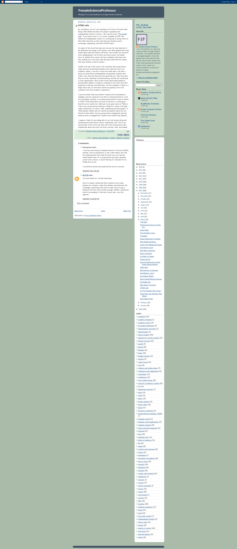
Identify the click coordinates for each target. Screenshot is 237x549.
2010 (141, 182)
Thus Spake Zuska (148, 121)
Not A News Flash (146, 299)
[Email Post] (127, 131)
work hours (142, 531)
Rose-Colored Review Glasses (151, 279)
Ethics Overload (146, 253)
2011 (141, 179)
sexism (140, 492)
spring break (142, 495)
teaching (141, 504)
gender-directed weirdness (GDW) (150, 414)
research (141, 471)
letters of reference (145, 440)
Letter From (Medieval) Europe (151, 245)
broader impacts (144, 356)
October (144, 199)
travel (140, 513)
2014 (141, 170)
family (140, 408)
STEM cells (144, 288)
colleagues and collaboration (148, 371)
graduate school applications (148, 422)
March (143, 220)
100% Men (144, 267)
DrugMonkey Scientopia (150, 104)
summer (141, 498)
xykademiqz (145, 126)
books (140, 353)
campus (141, 359)
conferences (142, 377)
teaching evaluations (145, 507)
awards (140, 344)
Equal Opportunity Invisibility (150, 239)
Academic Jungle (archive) (151, 92)
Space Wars (144, 230)
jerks (140, 434)
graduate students (144, 425)
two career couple (144, 516)
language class (143, 437)
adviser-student (143, 335)
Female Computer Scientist (151, 109)
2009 (141, 185)
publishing (141, 467)
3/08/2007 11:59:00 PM (91, 199)
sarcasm (141, 480)
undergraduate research (146, 519)
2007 (141, 191)
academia (141, 317)
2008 (141, 188)
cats (139, 365)
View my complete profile (148, 78)
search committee (144, 486)
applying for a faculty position (148, 338)
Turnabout (143, 236)
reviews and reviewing (146, 474)
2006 (141, 309)
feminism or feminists (146, 411)
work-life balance (144, 534)
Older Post (127, 211)
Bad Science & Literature (149, 270)
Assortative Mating (147, 276)
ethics (140, 399)
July (142, 208)
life (139, 443)
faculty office (142, 405)
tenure (140, 510)
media (140, 446)
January (144, 305)
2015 (141, 167)
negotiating (142, 455)
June (143, 211)
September (145, 202)
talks (140, 501)
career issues (143, 362)
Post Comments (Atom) (92, 215)
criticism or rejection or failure (148, 383)
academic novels (144, 323)
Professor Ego (145, 259)
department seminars (145, 389)
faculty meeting (143, 402)
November (144, 196)
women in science (122, 138)
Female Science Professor (148, 47)
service (140, 489)
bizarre (140, 347)
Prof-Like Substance (148, 115)
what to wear (142, 522)
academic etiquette (145, 320)
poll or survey (143, 461)
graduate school (143, 419)
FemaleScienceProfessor (97, 10)
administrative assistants (147, 329)
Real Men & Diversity (147, 251)
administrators (143, 332)
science (112, 138)
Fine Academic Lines (147, 233)
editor (140, 392)
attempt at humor (144, 341)
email (140, 395)
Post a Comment (83, 203)
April (142, 217)
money (140, 452)
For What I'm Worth (147, 256)
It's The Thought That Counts (150, 291)
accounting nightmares (146, 326)
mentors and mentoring (100, 138)
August (143, 205)
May (142, 214)
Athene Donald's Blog (149, 98)
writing (140, 537)
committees (142, 374)
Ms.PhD (86, 175)
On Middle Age (145, 282)
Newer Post (78, 211)
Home (103, 211)
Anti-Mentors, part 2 (147, 273)
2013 (141, 173)
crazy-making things (145, 380)
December (144, 193)
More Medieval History (148, 242)
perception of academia (146, 458)
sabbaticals (142, 477)
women (140, 525)
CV (139, 386)
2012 (141, 176)
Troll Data (143, 222)
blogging (141, 350)
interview (141, 431)
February (144, 302)
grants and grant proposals (147, 428)
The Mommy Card (146, 248)
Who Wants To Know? (148, 285)
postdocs (141, 464)
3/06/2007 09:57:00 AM (91, 171)
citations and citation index (147, 368)
